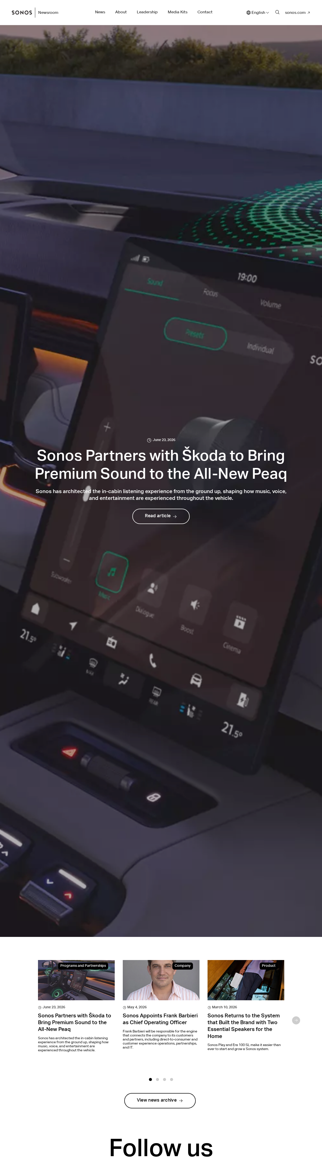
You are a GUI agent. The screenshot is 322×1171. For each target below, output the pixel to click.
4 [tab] (171, 1079)
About (121, 12)
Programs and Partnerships (83, 966)
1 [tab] (150, 1079)
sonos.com (295, 12)
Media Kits (177, 12)
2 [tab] (157, 1079)
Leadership (147, 12)
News (100, 12)
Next (296, 1020)
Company (183, 966)
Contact (205, 12)
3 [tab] (164, 1079)
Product (268, 966)
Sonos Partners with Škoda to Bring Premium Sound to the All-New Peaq (74, 1023)
